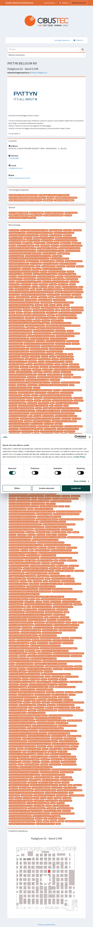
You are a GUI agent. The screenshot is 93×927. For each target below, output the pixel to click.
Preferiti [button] (79, 40)
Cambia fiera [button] (49, 3)
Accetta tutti (76, 488)
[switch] (35, 473)
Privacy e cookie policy (46, 924)
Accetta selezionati (46, 488)
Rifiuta (17, 488)
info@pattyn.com (15, 168)
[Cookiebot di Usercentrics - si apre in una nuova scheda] (76, 437)
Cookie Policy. (79, 457)
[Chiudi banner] (89, 437)
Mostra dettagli (80, 481)
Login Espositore (80, 3)
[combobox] (43, 49)
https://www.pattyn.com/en (19, 178)
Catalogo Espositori (62, 40)
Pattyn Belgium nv (39, 72)
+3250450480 (14, 158)
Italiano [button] (64, 3)
